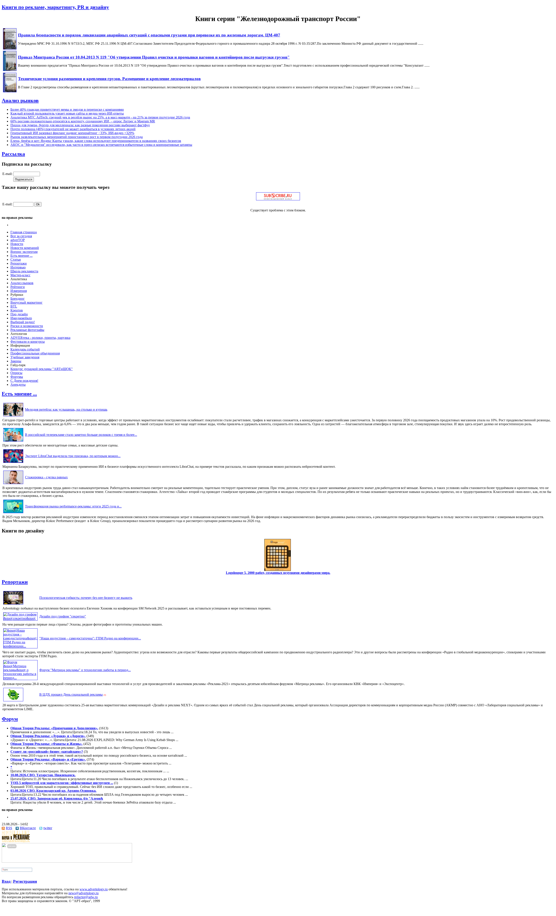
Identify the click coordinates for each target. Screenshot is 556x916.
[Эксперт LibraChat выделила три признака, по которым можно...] (13, 463)
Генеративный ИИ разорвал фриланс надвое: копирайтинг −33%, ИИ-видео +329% (72, 133)
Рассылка (13, 154)
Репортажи (18, 263)
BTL (13, 306)
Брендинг (17, 298)
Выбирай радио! (22, 322)
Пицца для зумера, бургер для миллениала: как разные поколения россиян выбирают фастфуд (80, 125)
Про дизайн (19, 314)
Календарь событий (25, 349)
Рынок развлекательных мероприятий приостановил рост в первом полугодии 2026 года (76, 137)
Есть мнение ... (21, 255)
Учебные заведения (24, 357)
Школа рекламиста (24, 271)
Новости (16, 244)
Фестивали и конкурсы (27, 341)
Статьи (15, 259)
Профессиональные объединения (35, 353)
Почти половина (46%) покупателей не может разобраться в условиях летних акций (73, 129)
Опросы (16, 373)
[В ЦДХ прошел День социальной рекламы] (13, 701)
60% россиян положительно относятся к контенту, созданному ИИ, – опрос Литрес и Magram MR (82, 121)
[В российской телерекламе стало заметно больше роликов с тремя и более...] (13, 441)
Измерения (18, 291)
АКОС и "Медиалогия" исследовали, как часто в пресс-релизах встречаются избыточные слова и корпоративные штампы (101, 145)
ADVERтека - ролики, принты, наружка (40, 337)
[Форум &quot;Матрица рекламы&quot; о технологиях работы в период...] (20, 678)
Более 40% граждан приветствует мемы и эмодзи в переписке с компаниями (67, 109)
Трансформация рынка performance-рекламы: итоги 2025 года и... (73, 506)
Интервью (18, 267)
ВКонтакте (28, 828)
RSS (9, 828)
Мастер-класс (20, 275)
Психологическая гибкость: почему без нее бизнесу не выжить (85, 598)
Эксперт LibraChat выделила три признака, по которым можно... (73, 456)
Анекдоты (18, 384)
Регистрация (25, 881)
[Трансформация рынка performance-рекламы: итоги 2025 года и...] (13, 513)
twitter (47, 828)
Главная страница (23, 232)
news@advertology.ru (83, 893)
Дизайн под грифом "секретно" (62, 616)
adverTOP (17, 240)
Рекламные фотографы (27, 330)
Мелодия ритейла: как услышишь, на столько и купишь (66, 409)
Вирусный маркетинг (26, 302)
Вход (6, 881)
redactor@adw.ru (86, 897)
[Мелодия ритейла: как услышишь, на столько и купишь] (13, 416)
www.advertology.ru (93, 889)
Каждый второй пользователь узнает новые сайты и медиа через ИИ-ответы (67, 113)
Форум (10, 719)
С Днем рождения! (24, 380)
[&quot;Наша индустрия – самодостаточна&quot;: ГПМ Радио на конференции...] (20, 646)
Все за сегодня (21, 236)
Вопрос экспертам (24, 252)
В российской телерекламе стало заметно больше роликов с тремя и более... (81, 435)
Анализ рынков (20, 100)
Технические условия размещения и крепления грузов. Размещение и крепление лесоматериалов (109, 78)
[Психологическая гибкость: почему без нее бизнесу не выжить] (13, 604)
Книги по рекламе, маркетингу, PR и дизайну (55, 7)
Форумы (16, 377)
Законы (15, 361)
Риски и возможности (26, 326)
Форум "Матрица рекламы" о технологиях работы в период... (85, 670)
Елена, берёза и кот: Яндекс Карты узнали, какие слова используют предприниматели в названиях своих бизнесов (95, 141)
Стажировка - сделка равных (46, 477)
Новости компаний (24, 248)
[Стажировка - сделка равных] (13, 484)
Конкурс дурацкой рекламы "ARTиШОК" (41, 369)
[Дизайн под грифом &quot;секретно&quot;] (20, 618)
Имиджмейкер (21, 318)
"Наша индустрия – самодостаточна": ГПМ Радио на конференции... (90, 638)
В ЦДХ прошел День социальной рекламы (71, 694)
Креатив (16, 310)
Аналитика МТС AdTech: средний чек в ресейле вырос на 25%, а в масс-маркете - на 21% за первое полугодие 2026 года (100, 117)
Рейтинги (17, 287)
